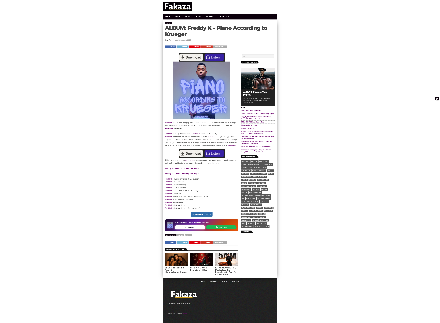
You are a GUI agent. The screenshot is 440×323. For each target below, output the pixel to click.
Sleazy (244, 183)
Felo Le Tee (245, 217)
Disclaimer (235, 281)
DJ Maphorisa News (262, 195)
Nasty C (271, 171)
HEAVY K (255, 217)
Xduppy (260, 208)
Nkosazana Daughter (249, 202)
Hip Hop (254, 161)
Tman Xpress (259, 226)
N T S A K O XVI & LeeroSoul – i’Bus (198, 269)
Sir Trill (256, 189)
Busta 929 (245, 186)
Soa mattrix (261, 223)
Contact (224, 17)
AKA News (245, 174)
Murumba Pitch (255, 192)
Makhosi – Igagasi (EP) (248, 128)
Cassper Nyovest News (258, 168)
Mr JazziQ (261, 183)
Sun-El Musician (256, 211)
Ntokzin (251, 223)
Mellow (252, 180)
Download (191, 227)
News (199, 17)
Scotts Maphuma (264, 198)
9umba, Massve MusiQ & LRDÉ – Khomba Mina (256, 147)
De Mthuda (262, 186)
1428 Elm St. (196, 134)
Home (167, 17)
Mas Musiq (269, 208)
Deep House (245, 171)
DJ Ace (253, 186)
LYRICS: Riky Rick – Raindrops (251, 110)
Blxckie (264, 189)
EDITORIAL (211, 17)
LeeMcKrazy (246, 189)
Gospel (244, 168)
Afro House (263, 161)
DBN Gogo (264, 202)
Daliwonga (250, 198)
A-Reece (244, 180)
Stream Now (222, 227)
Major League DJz (248, 208)
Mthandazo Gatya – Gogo (249, 125)
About (203, 281)
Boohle (262, 214)
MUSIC (177, 17)
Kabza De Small (254, 164)
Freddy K (168, 123)
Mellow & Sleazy (258, 171)
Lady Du (244, 211)
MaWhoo (244, 205)
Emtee (270, 174)
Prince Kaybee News (249, 214)
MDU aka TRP (246, 177)
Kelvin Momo (263, 180)
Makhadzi (268, 211)
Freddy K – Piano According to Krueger (182, 168)
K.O (267, 226)
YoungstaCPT (246, 226)
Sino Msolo (245, 220)
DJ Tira (263, 174)
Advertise (213, 281)
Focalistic (255, 174)
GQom (243, 164)
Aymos (255, 220)
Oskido (262, 217)
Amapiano (169, 128)
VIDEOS (188, 17)
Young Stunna (247, 195)
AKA (242, 198)
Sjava (243, 223)
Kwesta (244, 192)
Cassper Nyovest (259, 177)
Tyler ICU (252, 183)
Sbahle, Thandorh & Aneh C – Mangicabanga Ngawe (176, 270)
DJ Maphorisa (267, 164)
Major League (255, 205)
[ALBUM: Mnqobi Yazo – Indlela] (258, 89)
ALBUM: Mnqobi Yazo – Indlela (256, 93)
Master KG (264, 220)
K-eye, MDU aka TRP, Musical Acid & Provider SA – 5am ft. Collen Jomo (225, 271)
